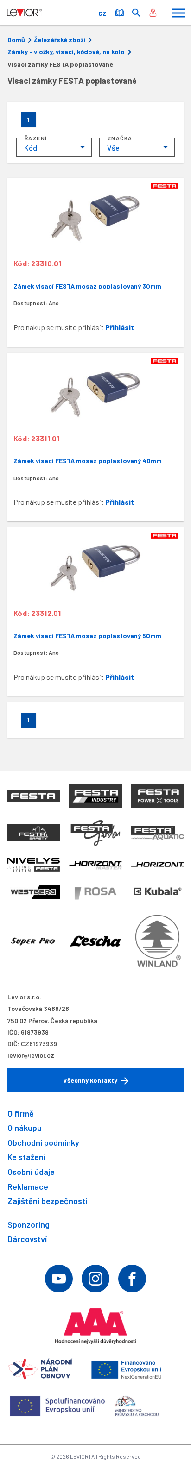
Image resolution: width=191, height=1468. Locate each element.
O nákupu (24, 1128)
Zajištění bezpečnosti (47, 1201)
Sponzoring (28, 1224)
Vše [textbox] (113, 147)
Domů (16, 40)
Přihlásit (119, 327)
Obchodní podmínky (43, 1142)
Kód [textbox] (30, 147)
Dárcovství (27, 1239)
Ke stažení (26, 1157)
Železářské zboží (59, 40)
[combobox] (54, 147)
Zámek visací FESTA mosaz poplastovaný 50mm (87, 636)
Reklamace (27, 1186)
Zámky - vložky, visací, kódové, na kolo (66, 52)
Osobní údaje (31, 1172)
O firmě (20, 1113)
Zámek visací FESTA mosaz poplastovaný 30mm (87, 286)
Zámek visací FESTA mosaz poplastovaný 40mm (87, 460)
